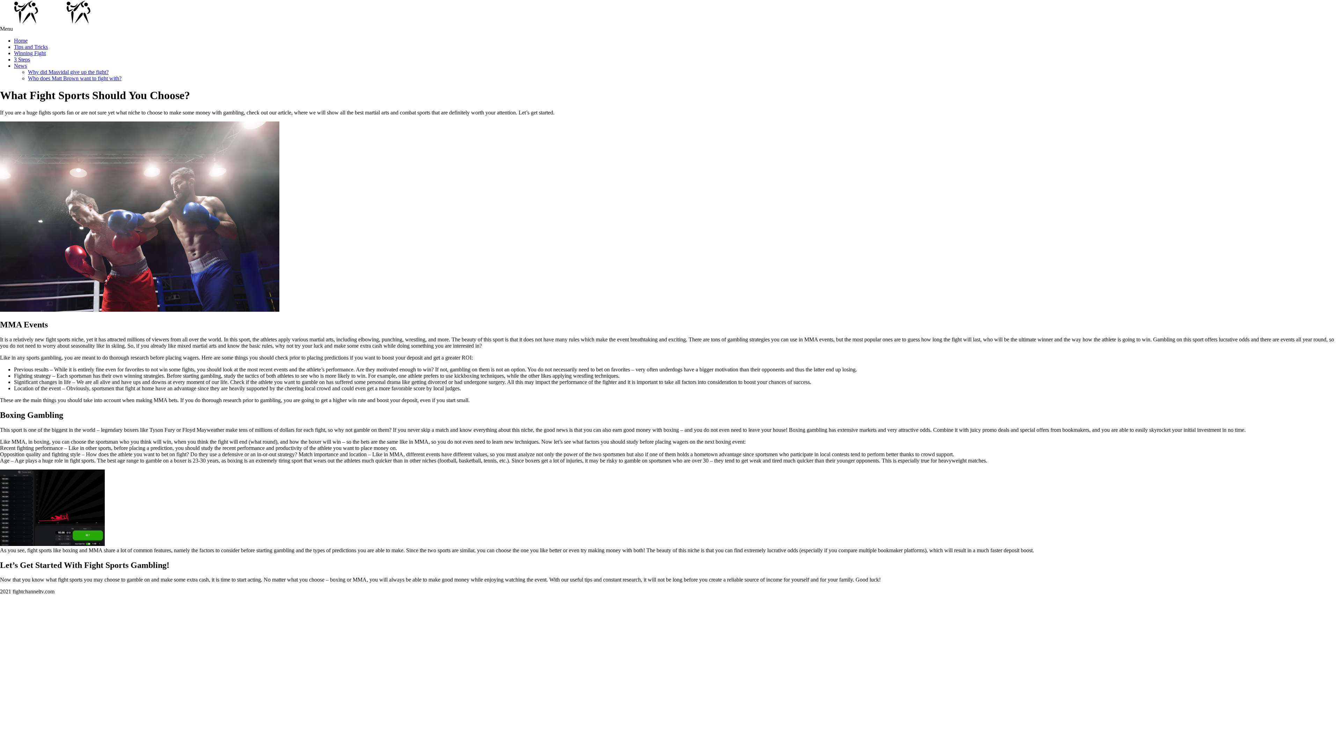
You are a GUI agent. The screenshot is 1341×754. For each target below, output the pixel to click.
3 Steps (22, 59)
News (20, 66)
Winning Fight (30, 53)
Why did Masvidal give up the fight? (68, 72)
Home (21, 41)
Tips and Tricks (31, 47)
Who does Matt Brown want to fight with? (75, 78)
